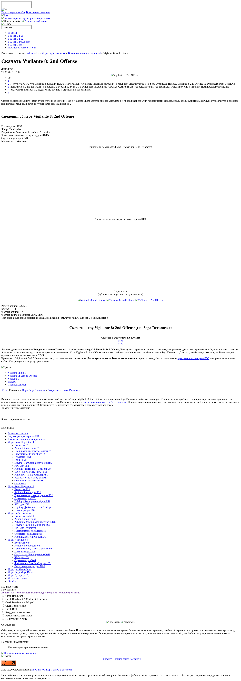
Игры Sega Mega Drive (20, 572)
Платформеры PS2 (24, 510)
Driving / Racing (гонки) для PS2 (32, 501)
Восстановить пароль (38, 12)
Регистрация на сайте (13, 12)
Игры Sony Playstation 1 (21, 442)
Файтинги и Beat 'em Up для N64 (32, 563)
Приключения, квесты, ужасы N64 (33, 548)
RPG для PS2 (21, 504)
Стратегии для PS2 (25, 498)
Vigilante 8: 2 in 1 (17, 372)
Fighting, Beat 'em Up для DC (30, 536)
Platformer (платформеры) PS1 (31, 474)
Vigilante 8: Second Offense (22, 375)
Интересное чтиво (18, 578)
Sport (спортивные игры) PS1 (30, 471)
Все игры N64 (22, 542)
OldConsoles (32, 53)
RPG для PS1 (21, 465)
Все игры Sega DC (24, 516)
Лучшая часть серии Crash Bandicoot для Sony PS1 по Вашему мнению (40, 592)
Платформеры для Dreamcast (30, 530)
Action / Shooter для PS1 (27, 448)
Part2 (120, 343)
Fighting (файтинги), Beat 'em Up (32, 468)
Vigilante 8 (13, 378)
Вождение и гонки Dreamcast (84, 53)
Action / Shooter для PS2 (27, 492)
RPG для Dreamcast (25, 527)
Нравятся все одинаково (18, 615)
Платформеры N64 (24, 551)
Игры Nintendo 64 (18, 539)
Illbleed (12, 381)
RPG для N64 (21, 557)
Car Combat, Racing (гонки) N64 (32, 554)
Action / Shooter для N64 (27, 545)
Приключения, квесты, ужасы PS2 (33, 495)
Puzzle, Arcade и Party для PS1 (31, 477)
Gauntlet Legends (17, 384)
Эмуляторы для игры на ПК (23, 436)
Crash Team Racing (15, 605)
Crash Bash (11, 609)
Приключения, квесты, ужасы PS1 (33, 451)
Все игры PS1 (22, 445)
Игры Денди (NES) (18, 575)
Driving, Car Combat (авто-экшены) (33, 462)
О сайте (12, 581)
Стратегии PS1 (22, 456)
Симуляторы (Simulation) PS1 (30, 454)
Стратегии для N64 (25, 560)
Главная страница (18, 433)
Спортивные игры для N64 (29, 566)
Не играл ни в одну (16, 618)
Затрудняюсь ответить (17, 612)
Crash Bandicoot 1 (15, 595)
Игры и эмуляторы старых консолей (51, 669)
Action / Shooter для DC (27, 519)
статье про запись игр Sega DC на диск (105, 402)
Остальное (20, 483)
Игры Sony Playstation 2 (21, 486)
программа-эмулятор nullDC (193, 358)
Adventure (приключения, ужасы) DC (35, 522)
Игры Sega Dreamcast (53, 53)
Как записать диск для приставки (26, 439)
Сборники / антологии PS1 (29, 480)
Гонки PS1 (20, 459)
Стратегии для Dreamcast (28, 533)
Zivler (5, 390)
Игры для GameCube (19, 569)
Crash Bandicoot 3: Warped (19, 602)
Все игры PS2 (22, 489)
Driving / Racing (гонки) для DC (32, 524)
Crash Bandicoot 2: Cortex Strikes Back (26, 599)
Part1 (120, 340)
